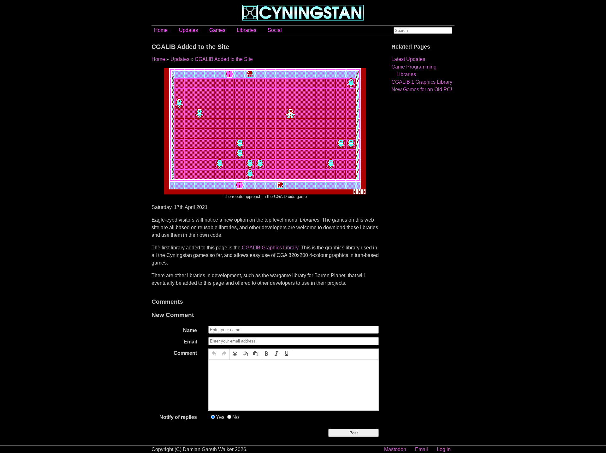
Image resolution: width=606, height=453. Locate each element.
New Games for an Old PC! (421, 89)
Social (275, 30)
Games (217, 30)
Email (190, 341)
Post (353, 433)
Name (190, 330)
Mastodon (395, 449)
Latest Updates (408, 59)
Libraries (246, 30)
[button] (214, 354)
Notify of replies (178, 417)
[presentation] (214, 354)
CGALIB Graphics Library (270, 247)
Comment (185, 353)
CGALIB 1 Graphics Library (421, 82)
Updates (188, 30)
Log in (444, 449)
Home (161, 30)
